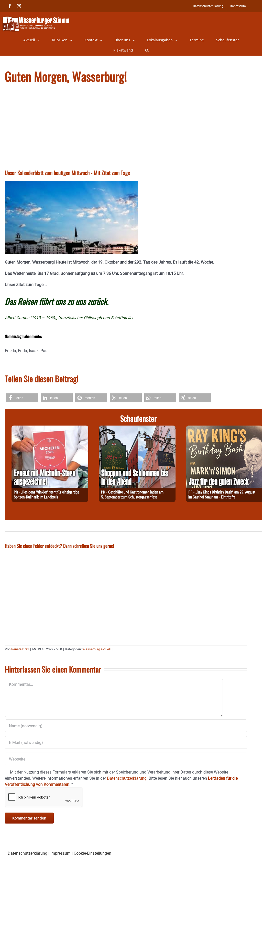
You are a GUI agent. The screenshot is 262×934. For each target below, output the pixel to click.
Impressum (60, 853)
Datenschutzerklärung (27, 853)
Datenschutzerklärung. (127, 778)
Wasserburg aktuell (96, 649)
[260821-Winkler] (50, 428)
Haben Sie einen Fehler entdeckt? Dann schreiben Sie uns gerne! (59, 545)
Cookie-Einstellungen (92, 853)
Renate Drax (20, 649)
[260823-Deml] (137, 428)
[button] (147, 50)
